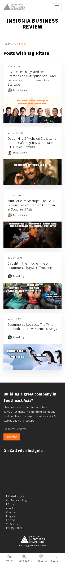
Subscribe (11, 437)
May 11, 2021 (14, 319)
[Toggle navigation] (57, 6)
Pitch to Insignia (15, 496)
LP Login (11, 504)
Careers (10, 512)
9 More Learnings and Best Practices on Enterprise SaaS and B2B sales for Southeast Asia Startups (32, 77)
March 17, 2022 (15, 133)
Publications (24, 560)
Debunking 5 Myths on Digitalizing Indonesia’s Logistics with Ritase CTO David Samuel (32, 142)
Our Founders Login (17, 500)
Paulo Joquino (20, 90)
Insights (10, 516)
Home (6, 44)
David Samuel (20, 152)
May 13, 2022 (14, 66)
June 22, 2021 (15, 258)
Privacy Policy (14, 528)
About (9, 508)
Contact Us (12, 520)
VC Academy (13, 524)
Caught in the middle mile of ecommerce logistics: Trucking (30, 265)
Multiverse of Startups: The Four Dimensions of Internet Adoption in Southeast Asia (31, 205)
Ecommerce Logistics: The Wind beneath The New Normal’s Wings (32, 326)
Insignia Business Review (32, 23)
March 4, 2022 (15, 195)
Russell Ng (18, 276)
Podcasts (41, 560)
